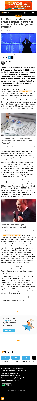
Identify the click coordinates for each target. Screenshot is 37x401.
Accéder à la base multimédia (22, 54)
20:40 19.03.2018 (6, 30)
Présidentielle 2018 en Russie (15, 297)
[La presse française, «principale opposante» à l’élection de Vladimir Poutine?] (18, 124)
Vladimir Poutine (25, 91)
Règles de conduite (6, 378)
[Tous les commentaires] (2, 398)
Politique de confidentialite (18, 370)
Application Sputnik (18, 378)
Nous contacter (5, 370)
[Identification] (25, 13)
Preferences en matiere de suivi (10, 380)
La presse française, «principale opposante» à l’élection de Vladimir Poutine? (17, 140)
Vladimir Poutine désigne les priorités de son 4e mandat (14, 225)
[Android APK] (6, 385)
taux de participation (29, 304)
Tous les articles (9, 63)
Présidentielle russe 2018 (18, 300)
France (31, 297)
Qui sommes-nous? (6, 368)
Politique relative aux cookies (9, 373)
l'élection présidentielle (11, 235)
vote (15, 304)
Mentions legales (18, 368)
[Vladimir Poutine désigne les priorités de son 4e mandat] (18, 210)
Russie (26, 297)
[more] (34, 146)
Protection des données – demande (11, 375)
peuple (20, 304)
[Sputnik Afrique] (5, 13)
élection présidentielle (7, 304)
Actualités (4, 297)
